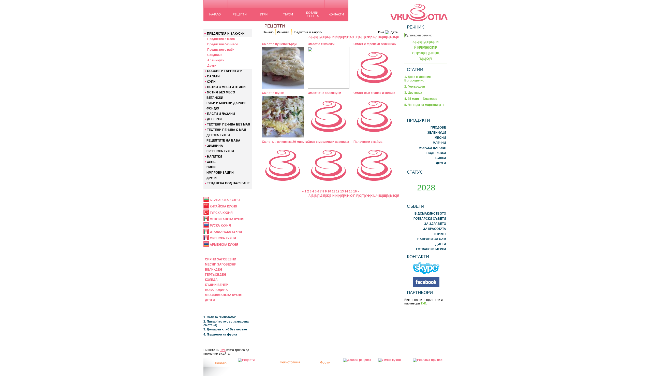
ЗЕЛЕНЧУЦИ (436, 132)
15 (350, 191)
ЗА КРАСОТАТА (434, 229)
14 (346, 191)
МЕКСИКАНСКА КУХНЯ (227, 219)
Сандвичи (214, 55)
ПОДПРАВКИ (436, 153)
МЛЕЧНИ (439, 143)
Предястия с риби (220, 49)
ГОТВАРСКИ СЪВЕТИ (429, 218)
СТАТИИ (415, 69)
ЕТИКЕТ (440, 234)
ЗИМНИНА (215, 146)
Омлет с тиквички (321, 44)
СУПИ (211, 81)
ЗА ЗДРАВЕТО (435, 224)
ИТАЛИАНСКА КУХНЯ (226, 232)
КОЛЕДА (211, 280)
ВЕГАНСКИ (214, 98)
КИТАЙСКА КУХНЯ (223, 206)
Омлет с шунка (273, 93)
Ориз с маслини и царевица (328, 142)
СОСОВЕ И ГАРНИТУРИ (225, 71)
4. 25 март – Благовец (420, 99)
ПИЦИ (211, 167)
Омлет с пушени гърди (279, 44)
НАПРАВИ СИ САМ (431, 239)
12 (337, 191)
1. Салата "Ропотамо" (219, 317)
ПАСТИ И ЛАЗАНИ (221, 114)
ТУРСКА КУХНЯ (221, 213)
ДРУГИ (211, 178)
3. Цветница (413, 92)
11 (333, 191)
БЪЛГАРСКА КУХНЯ (225, 200)
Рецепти (283, 32)
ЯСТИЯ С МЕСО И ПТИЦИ (226, 87)
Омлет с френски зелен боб (374, 44)
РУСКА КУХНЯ (220, 225)
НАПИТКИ (214, 156)
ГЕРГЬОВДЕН (215, 274)
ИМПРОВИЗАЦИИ (220, 172)
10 (329, 191)
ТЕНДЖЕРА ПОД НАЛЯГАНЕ (228, 183)
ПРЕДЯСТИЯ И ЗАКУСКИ (226, 33)
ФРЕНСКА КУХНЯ (223, 238)
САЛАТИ (213, 76)
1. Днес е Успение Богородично (417, 78)
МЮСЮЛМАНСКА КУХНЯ (223, 295)
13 (342, 191)
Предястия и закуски (307, 32)
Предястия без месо (222, 44)
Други (211, 65)
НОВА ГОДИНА (216, 290)
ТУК (223, 350)
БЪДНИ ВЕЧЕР (216, 285)
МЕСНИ (440, 137)
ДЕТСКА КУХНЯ (218, 135)
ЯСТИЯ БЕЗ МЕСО (221, 92)
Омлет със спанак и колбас (374, 93)
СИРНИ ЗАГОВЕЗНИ (220, 259)
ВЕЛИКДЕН (213, 269)
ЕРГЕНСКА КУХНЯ (220, 151)
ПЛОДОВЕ (438, 127)
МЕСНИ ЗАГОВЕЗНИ (220, 264)
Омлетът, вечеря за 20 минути (285, 142)
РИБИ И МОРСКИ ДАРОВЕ (226, 103)
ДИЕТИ (440, 244)
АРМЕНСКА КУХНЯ (224, 244)
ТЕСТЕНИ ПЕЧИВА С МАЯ (226, 130)
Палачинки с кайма (367, 142)
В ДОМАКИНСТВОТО (430, 213)
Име (381, 32)
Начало (268, 32)
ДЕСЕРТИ (214, 119)
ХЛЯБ (211, 162)
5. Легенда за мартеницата (424, 105)
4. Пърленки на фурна (220, 334)
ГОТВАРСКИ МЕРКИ (431, 249)
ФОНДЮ (212, 108)
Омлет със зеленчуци (324, 93)
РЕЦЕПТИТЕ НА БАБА (223, 140)
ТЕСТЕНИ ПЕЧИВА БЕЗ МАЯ (228, 124)
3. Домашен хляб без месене (225, 329)
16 (355, 191)
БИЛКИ (440, 158)
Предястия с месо (221, 39)
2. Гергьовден (414, 86)
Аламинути (215, 60)
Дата (394, 32)
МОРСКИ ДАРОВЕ (432, 148)
